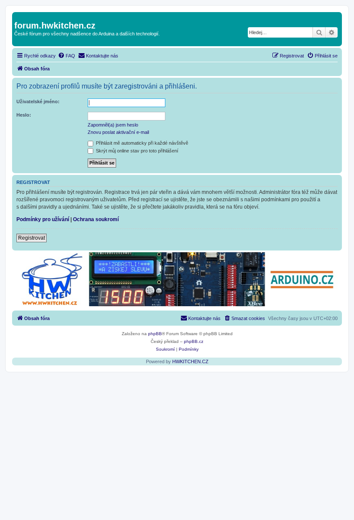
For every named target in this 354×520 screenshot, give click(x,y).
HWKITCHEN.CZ (190, 361)
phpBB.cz (193, 341)
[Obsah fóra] (19, 16)
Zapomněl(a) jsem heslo (113, 124)
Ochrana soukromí (96, 219)
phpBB (155, 333)
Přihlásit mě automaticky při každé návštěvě (141, 143)
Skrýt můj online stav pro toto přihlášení (136, 150)
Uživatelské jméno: (38, 101)
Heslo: (23, 114)
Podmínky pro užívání (42, 219)
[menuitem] (66, 56)
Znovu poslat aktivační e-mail (118, 132)
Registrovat (31, 238)
